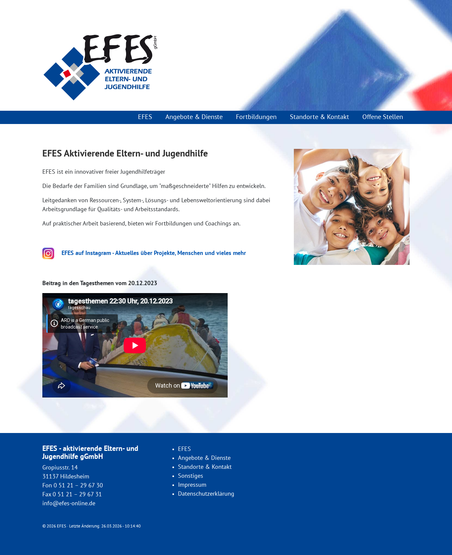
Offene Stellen (382, 117)
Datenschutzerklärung (206, 493)
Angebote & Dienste (194, 117)
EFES (145, 117)
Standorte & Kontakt (319, 117)
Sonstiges (190, 475)
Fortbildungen (256, 117)
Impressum (192, 484)
